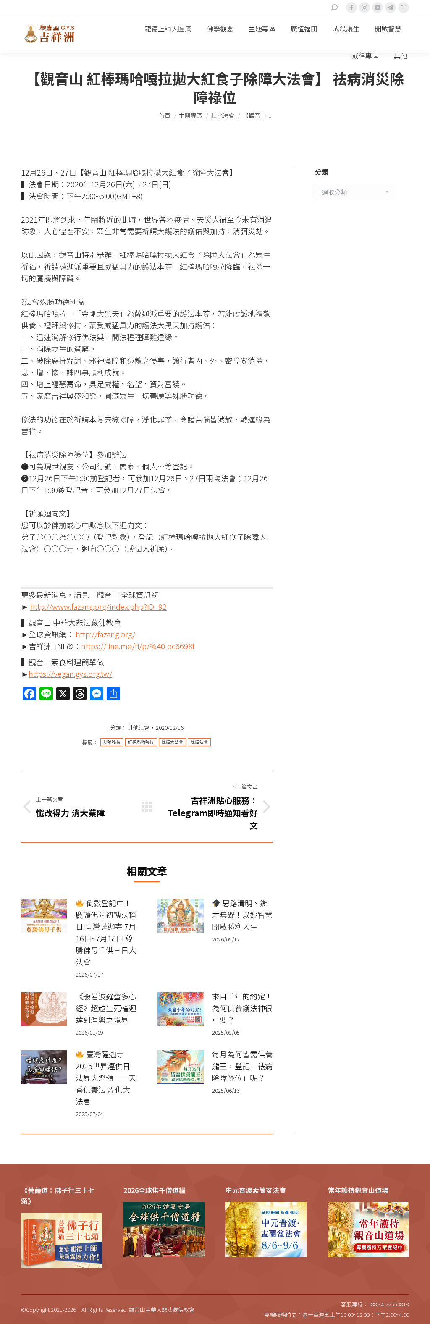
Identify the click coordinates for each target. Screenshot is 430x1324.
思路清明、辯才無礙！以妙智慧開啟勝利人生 (242, 914)
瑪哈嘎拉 (112, 742)
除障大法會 (173, 742)
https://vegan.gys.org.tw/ (70, 673)
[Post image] (44, 916)
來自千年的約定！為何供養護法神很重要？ (242, 1008)
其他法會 (138, 727)
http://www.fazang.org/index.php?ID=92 (98, 606)
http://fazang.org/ (105, 634)
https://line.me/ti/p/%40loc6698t (138, 645)
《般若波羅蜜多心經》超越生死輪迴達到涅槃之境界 (106, 1008)
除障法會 (199, 742)
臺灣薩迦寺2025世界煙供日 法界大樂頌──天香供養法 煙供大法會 (106, 1077)
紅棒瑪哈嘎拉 (141, 742)
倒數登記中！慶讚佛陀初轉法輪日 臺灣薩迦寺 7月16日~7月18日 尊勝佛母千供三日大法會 (106, 932)
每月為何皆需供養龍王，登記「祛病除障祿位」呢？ (242, 1066)
